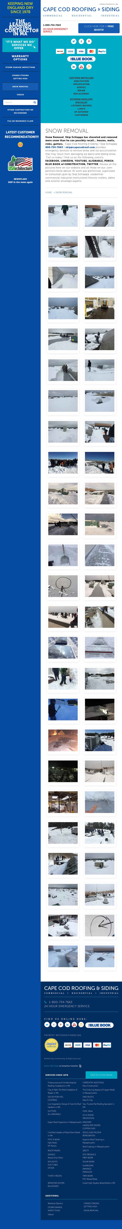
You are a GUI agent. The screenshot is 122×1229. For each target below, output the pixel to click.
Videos (20, 95)
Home (48, 192)
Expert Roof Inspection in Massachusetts (65, 1122)
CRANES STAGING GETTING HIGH (20, 77)
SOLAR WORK (88, 1162)
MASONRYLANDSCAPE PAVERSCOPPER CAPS (91, 1125)
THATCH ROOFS (55, 1176)
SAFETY (86, 1151)
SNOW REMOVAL (20, 87)
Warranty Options (20, 58)
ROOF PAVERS (54, 1151)
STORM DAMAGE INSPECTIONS (20, 67)
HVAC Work (88, 1111)
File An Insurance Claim (20, 121)
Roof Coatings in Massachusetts (96, 1147)
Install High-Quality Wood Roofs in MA (99, 1183)
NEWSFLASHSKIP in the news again (20, 181)
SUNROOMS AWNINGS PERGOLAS (88, 1169)
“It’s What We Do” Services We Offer (20, 45)
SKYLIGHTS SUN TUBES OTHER (53, 1165)
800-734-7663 (54, 147)
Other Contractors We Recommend (20, 111)
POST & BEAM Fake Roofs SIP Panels (54, 1142)
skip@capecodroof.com (80, 147)
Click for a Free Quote (101, 1075)
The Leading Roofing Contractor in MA (21, 27)
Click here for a (99, 28)
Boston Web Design (51, 1066)
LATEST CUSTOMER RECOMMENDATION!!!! (21, 134)
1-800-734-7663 (52, 25)
